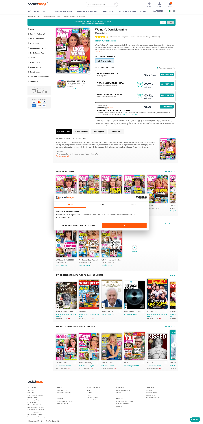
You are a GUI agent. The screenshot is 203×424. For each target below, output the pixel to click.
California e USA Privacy (35, 409)
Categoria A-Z (35, 62)
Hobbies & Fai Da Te (63, 11)
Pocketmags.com (151, 392)
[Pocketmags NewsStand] (38, 4)
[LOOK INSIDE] (73, 73)
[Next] (174, 190)
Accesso (119, 406)
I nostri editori (31, 402)
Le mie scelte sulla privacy (36, 417)
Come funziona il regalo (65, 401)
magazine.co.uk (151, 395)
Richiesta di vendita (122, 403)
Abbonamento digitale (34, 16)
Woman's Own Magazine (77, 16)
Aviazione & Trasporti (87, 11)
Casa (32, 29)
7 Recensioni (115, 37)
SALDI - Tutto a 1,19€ (38, 34)
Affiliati (118, 392)
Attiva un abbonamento (39, 77)
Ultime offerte (35, 67)
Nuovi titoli (30, 392)
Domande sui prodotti (123, 390)
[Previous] (57, 190)
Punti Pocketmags (93, 397)
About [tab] (133, 204)
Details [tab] (101, 204)
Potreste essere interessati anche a (75, 326)
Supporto (34, 81)
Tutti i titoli (30, 390)
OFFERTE (47, 11)
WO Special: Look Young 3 (88, 260)
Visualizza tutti (170, 171)
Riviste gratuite (32, 397)
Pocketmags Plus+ (37, 53)
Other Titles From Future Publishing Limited (80, 275)
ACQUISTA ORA (167, 74)
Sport (143, 11)
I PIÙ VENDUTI (33, 11)
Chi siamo (149, 390)
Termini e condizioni (34, 412)
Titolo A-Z (34, 58)
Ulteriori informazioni (130, 114)
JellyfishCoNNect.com (153, 397)
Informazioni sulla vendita (124, 401)
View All (173, 275)
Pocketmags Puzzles (38, 48)
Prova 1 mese (166, 106)
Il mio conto (34, 43)
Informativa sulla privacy (35, 407)
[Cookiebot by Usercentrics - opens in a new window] (137, 197)
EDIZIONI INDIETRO (65, 171)
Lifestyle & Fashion (62, 16)
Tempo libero (108, 11)
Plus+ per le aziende (34, 405)
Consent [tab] (70, 204)
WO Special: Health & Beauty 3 (111, 260)
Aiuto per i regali (62, 403)
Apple (89, 390)
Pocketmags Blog (33, 400)
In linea (89, 395)
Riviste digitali (91, 400)
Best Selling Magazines (35, 395)
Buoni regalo (35, 72)
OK (124, 225)
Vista (171, 211)
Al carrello (155, 211)
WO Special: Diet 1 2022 (65, 260)
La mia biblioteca (37, 39)
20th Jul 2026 (152, 205)
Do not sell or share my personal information (78, 225)
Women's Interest (48, 16)
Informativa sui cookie (34, 414)
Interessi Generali (127, 11)
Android (89, 392)
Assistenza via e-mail (64, 392)
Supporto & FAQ (62, 390)
